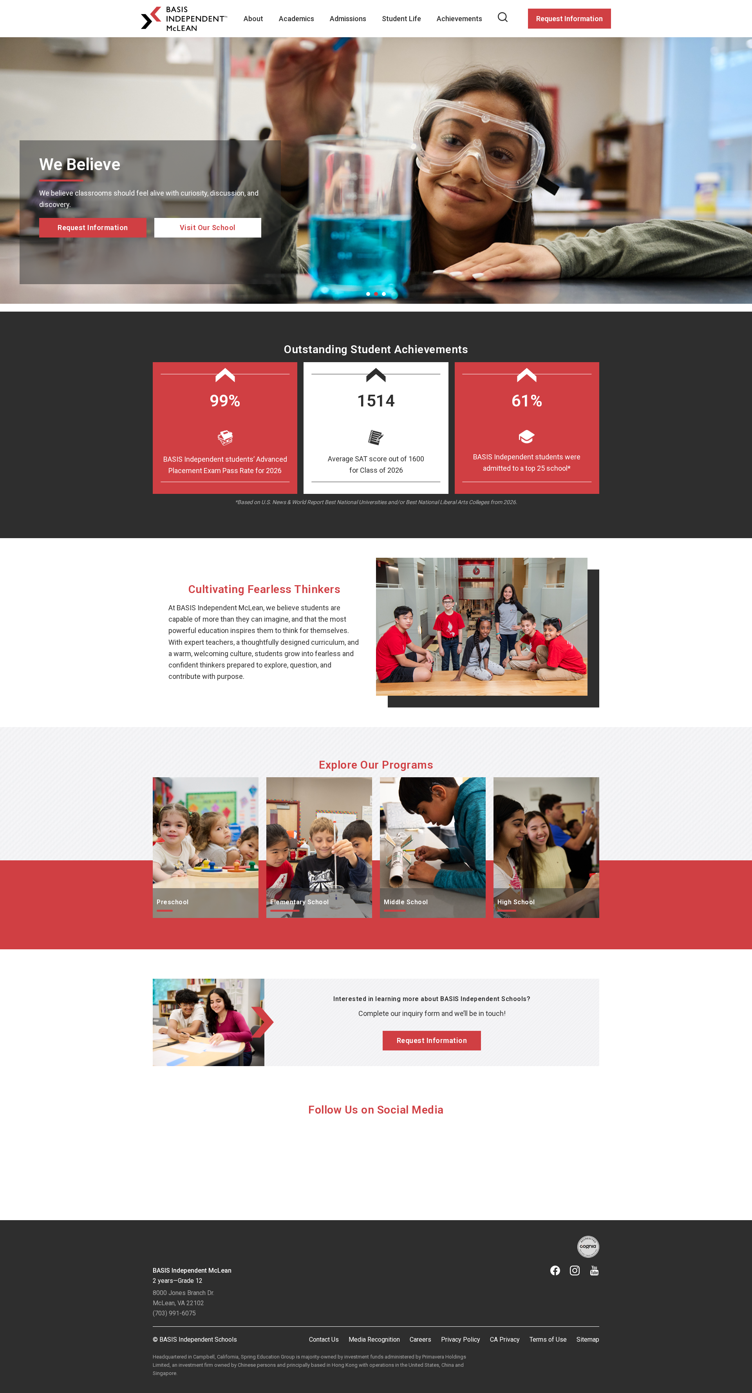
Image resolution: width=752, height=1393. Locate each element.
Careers (420, 1339)
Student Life (401, 19)
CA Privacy (505, 1339)
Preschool (168, 783)
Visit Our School (208, 260)
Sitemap (588, 1339)
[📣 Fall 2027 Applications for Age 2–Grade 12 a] (320, 1161)
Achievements (459, 19)
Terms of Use (548, 1339)
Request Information (569, 19)
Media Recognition (374, 1339)
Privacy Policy (460, 1339)
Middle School (402, 783)
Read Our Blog (208, 249)
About (253, 19)
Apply (93, 260)
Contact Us (324, 1339)
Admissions (348, 19)
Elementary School (295, 783)
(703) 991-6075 (174, 1313)
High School (512, 783)
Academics (296, 19)
